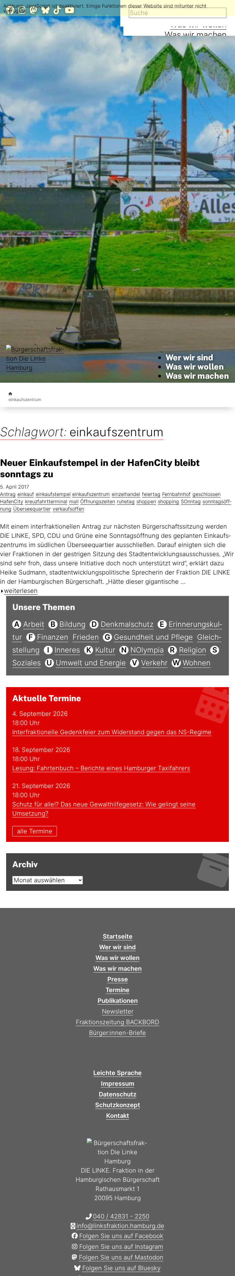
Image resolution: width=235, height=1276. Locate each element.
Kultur (105, 649)
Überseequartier (32, 509)
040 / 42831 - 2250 (121, 1216)
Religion (192, 649)
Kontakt (117, 1115)
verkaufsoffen (68, 509)
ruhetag (126, 501)
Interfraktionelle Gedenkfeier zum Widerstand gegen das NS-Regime (111, 732)
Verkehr (154, 662)
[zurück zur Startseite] (36, 367)
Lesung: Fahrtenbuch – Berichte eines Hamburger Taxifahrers (101, 768)
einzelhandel (126, 494)
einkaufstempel (53, 494)
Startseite (117, 936)
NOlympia (147, 649)
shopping (168, 501)
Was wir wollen (195, 366)
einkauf (25, 494)
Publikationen (118, 1000)
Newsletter (117, 1011)
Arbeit (33, 624)
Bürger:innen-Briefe (117, 1032)
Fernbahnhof (176, 494)
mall (74, 501)
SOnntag (191, 501)
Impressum (117, 1083)
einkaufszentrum (91, 494)
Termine (117, 990)
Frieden (86, 637)
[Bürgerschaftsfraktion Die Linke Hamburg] (10, 394)
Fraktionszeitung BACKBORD (117, 1022)
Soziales (26, 662)
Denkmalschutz (127, 624)
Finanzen (52, 637)
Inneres (67, 649)
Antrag (8, 494)
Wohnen (197, 662)
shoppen (146, 501)
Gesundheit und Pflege (153, 637)
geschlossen (206, 494)
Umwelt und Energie (91, 662)
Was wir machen (195, 34)
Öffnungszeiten (97, 501)
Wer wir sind (189, 357)
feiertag (151, 494)
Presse (117, 979)
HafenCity (11, 501)
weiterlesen (21, 590)
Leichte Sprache (117, 1073)
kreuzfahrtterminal (46, 501)
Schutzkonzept (117, 1105)
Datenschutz (117, 1094)
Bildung (72, 624)
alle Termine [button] (34, 831)
